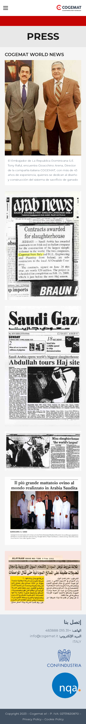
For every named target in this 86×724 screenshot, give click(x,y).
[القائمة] (6, 8)
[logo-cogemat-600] (69, 8)
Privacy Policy (31, 719)
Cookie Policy (54, 719)
